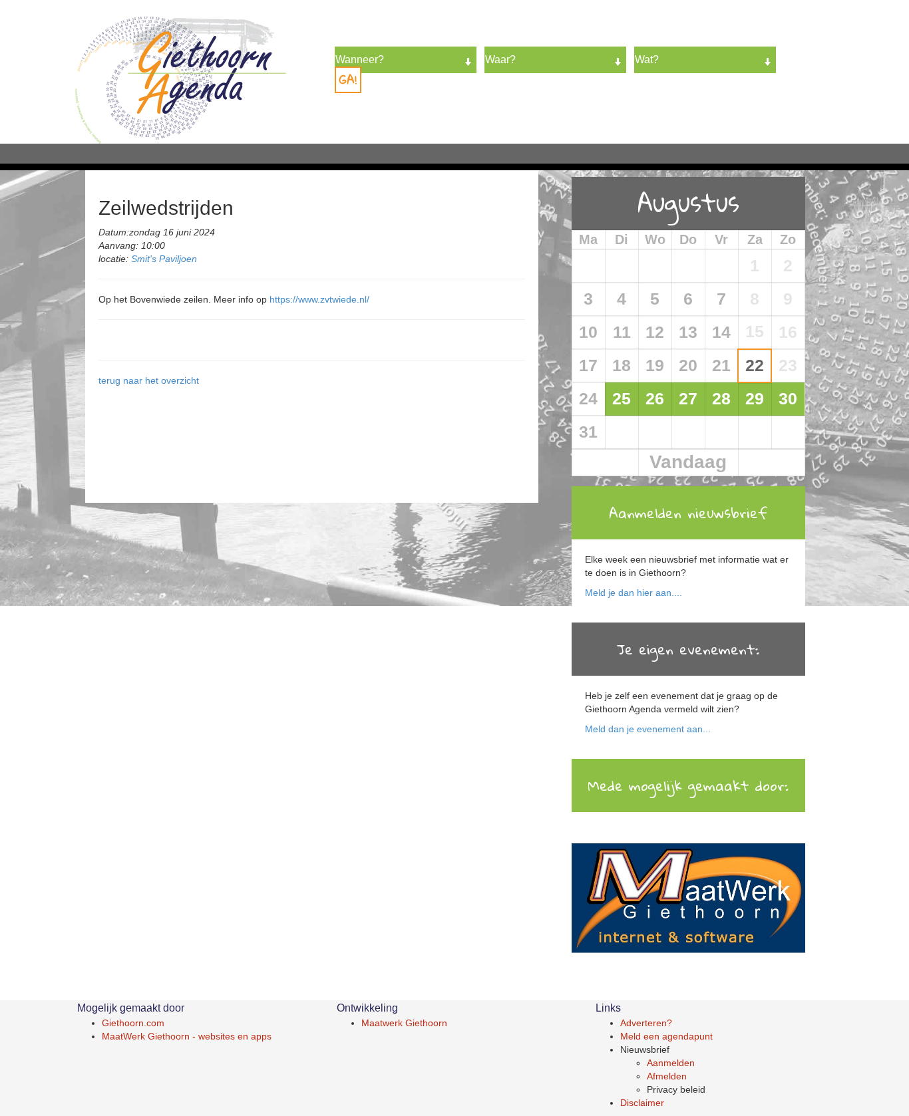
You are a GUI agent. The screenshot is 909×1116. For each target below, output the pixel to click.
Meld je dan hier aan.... (633, 592)
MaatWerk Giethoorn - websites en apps (187, 1036)
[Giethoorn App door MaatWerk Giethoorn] (688, 899)
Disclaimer (642, 1102)
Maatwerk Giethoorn (404, 1023)
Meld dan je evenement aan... (648, 729)
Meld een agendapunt (666, 1036)
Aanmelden (671, 1062)
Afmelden (667, 1076)
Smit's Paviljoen (164, 258)
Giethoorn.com (133, 1023)
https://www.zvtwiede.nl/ (319, 299)
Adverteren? (646, 1023)
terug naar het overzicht (148, 380)
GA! (348, 79)
